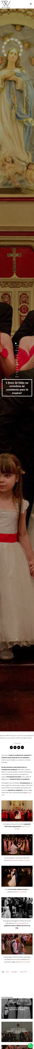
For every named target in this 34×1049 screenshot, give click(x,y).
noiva (7, 972)
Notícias (29, 738)
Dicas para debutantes (27, 735)
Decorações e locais (14, 735)
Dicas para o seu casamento (8, 738)
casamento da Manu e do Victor (20, 860)
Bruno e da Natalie (21, 892)
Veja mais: (3, 735)
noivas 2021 (23, 972)
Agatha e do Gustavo (24, 962)
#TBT (7, 735)
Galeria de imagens (21, 738)
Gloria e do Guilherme (20, 923)
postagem (14, 972)
